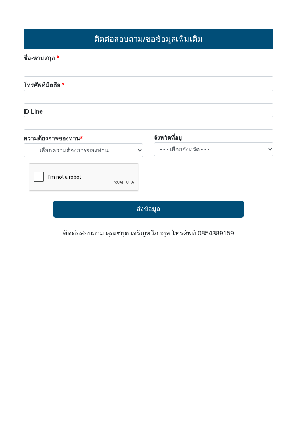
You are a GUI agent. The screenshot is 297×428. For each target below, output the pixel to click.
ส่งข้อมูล (148, 209)
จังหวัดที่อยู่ (168, 138)
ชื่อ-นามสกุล (41, 57)
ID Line (33, 111)
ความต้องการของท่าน (53, 138)
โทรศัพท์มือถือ (44, 85)
